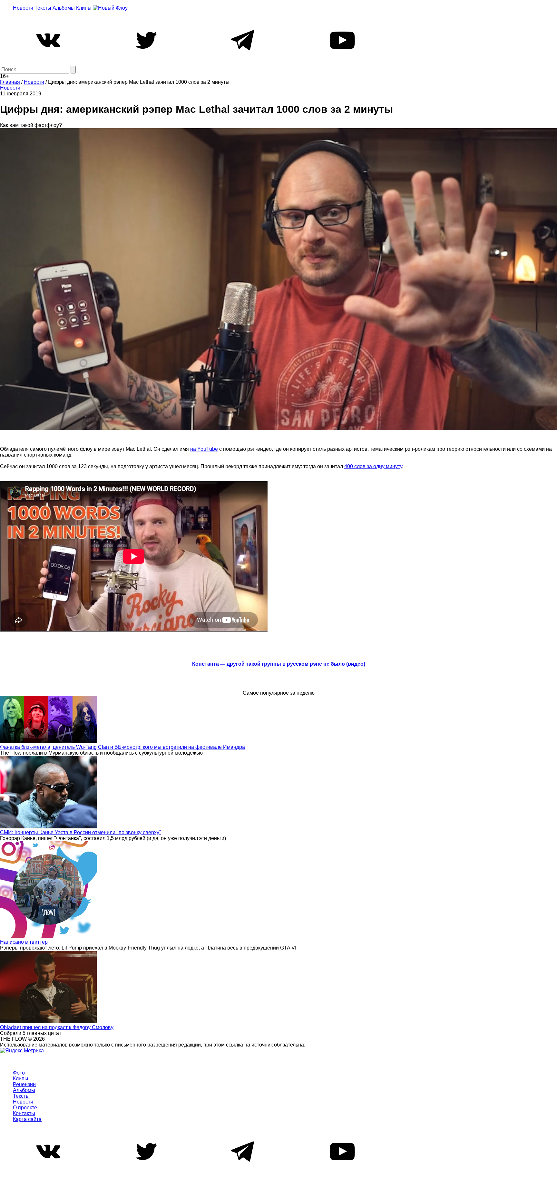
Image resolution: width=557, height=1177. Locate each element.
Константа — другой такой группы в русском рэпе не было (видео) (278, 664)
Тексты (42, 8)
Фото (19, 1073)
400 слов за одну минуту (373, 466)
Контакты (24, 1113)
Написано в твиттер (24, 942)
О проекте (25, 1107)
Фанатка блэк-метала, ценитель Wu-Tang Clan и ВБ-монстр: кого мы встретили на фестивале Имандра (122, 747)
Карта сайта (27, 1119)
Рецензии (24, 1084)
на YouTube (204, 449)
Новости (23, 8)
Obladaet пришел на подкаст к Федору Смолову (56, 1027)
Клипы (84, 8)
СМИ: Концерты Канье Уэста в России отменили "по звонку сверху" (80, 832)
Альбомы (64, 8)
